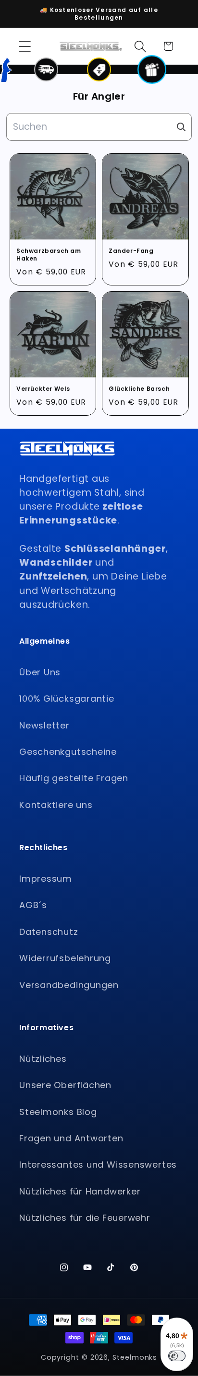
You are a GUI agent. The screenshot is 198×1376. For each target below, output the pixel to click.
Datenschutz (48, 932)
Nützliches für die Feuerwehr (84, 1218)
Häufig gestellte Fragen (73, 778)
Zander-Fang (131, 251)
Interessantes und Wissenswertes (98, 1165)
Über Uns (40, 672)
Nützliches (43, 1059)
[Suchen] (181, 127)
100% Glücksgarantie (66, 699)
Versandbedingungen (69, 985)
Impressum (45, 879)
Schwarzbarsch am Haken (48, 254)
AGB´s (33, 905)
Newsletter (44, 725)
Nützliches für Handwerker (80, 1191)
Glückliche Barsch (139, 389)
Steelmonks (134, 1357)
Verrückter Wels (43, 389)
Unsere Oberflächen (65, 1085)
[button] (24, 46)
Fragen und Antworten (71, 1138)
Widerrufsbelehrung (65, 958)
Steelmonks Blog (58, 1112)
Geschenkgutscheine (68, 752)
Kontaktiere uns (56, 805)
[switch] (177, 1356)
